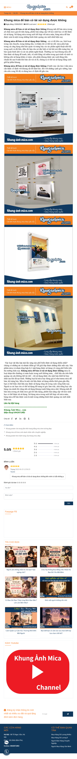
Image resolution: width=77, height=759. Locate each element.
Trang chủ (7, 13)
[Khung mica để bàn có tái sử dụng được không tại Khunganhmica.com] (12, 419)
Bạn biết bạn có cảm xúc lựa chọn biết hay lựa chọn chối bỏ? (56, 632)
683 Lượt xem (31, 24)
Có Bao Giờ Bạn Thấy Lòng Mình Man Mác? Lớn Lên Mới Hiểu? (21, 601)
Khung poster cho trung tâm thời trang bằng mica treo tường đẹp (29, 428)
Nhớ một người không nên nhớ (56, 600)
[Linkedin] (20, 419)
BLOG (15, 13)
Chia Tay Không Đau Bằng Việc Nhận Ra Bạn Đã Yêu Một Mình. (56, 571)
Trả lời (12, 472)
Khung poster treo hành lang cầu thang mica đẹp (23, 436)
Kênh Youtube (12, 643)
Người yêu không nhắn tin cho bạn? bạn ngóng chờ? (21, 571)
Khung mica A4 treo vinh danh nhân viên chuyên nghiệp (26, 432)
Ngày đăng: (9, 24)
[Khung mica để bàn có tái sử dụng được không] (38, 7)
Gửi (68, 503)
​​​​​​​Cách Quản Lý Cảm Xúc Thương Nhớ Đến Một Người (21, 632)
